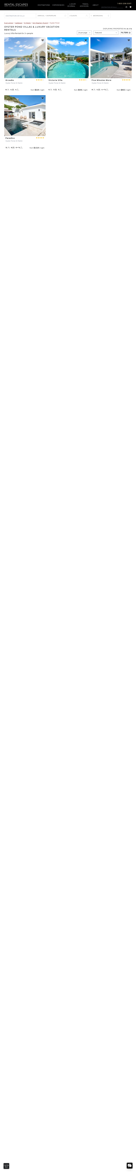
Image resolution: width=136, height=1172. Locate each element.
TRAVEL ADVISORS (84, 5)
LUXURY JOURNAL (71, 5)
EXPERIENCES (58, 5)
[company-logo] (16, 5)
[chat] (130, 1166)
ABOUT (95, 5)
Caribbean (18, 23)
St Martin (27, 23)
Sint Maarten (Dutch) (40, 23)
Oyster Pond (54, 23)
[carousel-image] (25, 57)
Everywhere (8, 23)
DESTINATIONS (44, 5)
